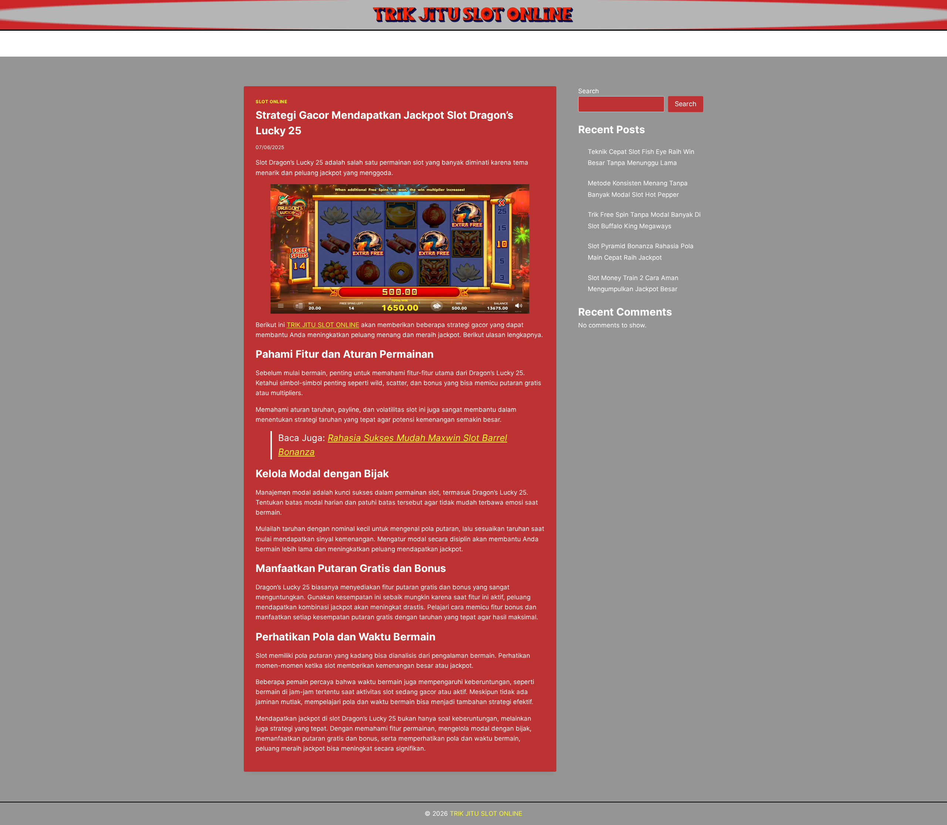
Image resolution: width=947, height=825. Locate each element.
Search (588, 91)
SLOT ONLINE (271, 101)
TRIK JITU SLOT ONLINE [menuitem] (323, 325)
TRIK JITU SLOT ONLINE (486, 813)
